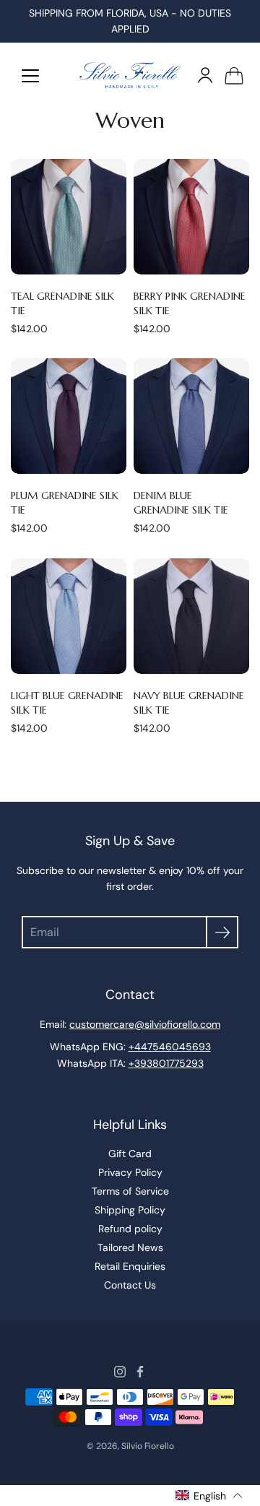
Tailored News (130, 1247)
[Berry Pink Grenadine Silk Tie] (191, 216)
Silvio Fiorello (147, 1446)
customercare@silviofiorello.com (144, 1024)
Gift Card (130, 1153)
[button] (209, 1495)
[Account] (205, 75)
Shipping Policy (130, 1209)
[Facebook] (140, 1371)
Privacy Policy (130, 1172)
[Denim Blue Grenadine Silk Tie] (191, 416)
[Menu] (30, 76)
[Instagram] (119, 1371)
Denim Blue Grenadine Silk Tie (181, 502)
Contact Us (130, 1284)
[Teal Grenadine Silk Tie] (68, 216)
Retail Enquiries (130, 1266)
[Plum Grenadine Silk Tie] (68, 416)
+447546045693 (170, 1046)
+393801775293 (166, 1063)
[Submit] (222, 932)
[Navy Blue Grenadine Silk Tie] (191, 616)
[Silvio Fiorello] (130, 75)
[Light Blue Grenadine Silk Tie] (68, 616)
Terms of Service (130, 1191)
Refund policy (130, 1228)
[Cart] (234, 75)
